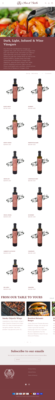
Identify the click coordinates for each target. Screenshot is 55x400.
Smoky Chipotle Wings (12, 318)
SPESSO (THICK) (7, 215)
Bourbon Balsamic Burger (35, 319)
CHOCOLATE (7, 178)
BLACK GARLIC (7, 106)
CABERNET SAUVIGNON (9, 251)
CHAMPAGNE (31, 251)
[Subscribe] (38, 359)
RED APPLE (6, 287)
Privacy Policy (32, 369)
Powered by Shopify (34, 396)
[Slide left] (24, 342)
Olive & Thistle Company (24, 396)
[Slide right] (30, 342)
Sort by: (28, 73)
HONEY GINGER (7, 142)
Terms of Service (32, 375)
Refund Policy (32, 372)
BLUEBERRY (31, 215)
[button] (3, 3)
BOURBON (30, 106)
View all (52, 298)
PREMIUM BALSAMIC (33, 142)
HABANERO (31, 287)
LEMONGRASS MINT (33, 178)
